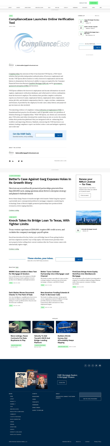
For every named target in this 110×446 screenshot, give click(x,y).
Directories (28, 7)
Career (12, 421)
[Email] (22, 161)
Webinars (75, 7)
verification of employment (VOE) (50, 110)
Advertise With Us (66, 441)
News (10, 393)
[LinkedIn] (13, 161)
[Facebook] (10, 161)
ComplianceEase (14, 74)
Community (13, 414)
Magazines (35, 396)
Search (99, 3)
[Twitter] (19, 161)
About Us (78, 441)
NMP (101, 7)
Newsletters (83, 3)
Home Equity (13, 217)
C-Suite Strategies (15, 175)
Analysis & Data (39, 7)
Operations (13, 426)
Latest (10, 7)
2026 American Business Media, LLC (18, 441)
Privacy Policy (97, 441)
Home (11, 396)
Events (18, 7)
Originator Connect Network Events (65, 397)
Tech (49, 7)
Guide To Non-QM (37, 410)
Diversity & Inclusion (16, 431)
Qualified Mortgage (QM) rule (39, 83)
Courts (12, 429)
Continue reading (14, 210)
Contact (87, 441)
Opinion (12, 424)
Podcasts (84, 7)
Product (12, 401)
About (58, 393)
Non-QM (57, 7)
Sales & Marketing (15, 419)
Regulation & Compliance (17, 411)
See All (97, 15)
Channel (12, 404)
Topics (65, 7)
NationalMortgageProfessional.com (27, 65)
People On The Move (15, 434)
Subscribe (93, 3)
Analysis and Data (16, 345)
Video (93, 7)
